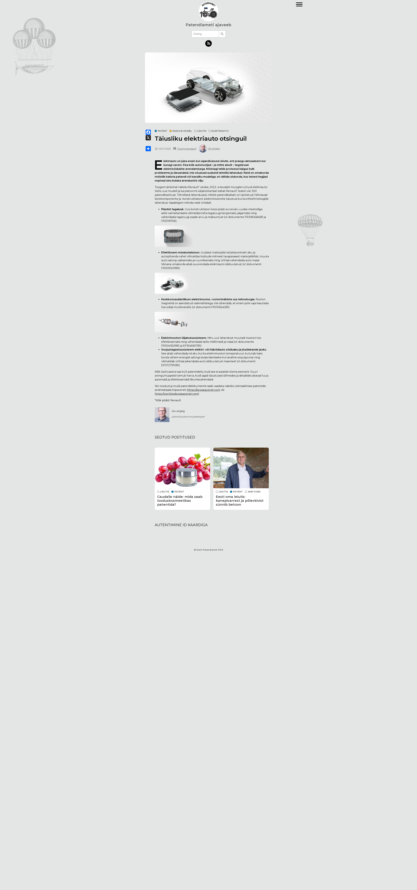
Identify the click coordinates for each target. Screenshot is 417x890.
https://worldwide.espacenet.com (176, 393)
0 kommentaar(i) (186, 148)
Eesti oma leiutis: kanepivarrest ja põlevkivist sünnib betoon (240, 500)
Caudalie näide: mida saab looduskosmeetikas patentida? (179, 500)
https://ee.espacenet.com (203, 389)
